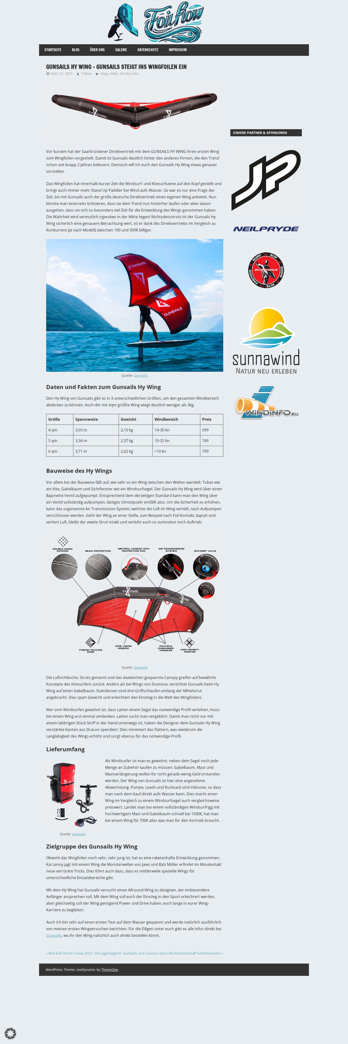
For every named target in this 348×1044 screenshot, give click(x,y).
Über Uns (97, 49)
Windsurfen (129, 73)
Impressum (178, 49)
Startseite (53, 49)
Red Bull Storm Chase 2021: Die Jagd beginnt (84, 953)
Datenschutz (148, 49)
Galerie (121, 49)
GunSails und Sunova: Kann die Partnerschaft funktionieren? (172, 953)
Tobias (86, 73)
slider (113, 73)
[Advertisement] (266, 92)
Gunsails (141, 375)
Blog (75, 49)
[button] (10, 1033)
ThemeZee (109, 969)
